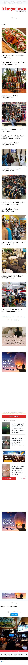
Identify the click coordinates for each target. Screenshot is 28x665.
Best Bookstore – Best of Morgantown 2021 (10, 144)
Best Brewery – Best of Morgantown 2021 (10, 97)
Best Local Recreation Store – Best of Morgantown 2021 (12, 310)
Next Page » (17, 320)
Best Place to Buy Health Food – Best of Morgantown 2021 (13, 137)
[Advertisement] (14, 392)
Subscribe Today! (17, 2)
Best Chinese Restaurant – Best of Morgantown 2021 (13, 63)
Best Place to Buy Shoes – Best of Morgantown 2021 (14, 243)
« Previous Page (6, 316)
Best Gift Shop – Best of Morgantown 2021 (10, 210)
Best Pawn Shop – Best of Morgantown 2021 (11, 170)
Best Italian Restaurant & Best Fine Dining (13, 56)
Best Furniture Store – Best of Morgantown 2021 (12, 277)
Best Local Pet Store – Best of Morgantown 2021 (12, 130)
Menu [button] (15, 17)
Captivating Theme (16, 654)
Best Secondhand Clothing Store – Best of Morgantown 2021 (14, 203)
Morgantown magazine (14, 9)
